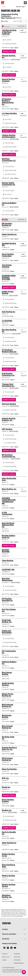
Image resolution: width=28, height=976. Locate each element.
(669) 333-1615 (5, 365)
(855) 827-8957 (5, 446)
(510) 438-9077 (5, 689)
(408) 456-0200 (5, 901)
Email (11, 47)
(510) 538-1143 (5, 782)
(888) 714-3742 (5, 594)
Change (20, 18)
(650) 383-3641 (5, 198)
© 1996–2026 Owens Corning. (8, 967)
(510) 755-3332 (5, 307)
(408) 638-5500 (5, 657)
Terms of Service (19, 916)
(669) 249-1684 (5, 615)
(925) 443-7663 (5, 414)
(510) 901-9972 (5, 542)
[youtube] (15, 947)
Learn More (21, 26)
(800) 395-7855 (5, 838)
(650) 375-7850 (5, 710)
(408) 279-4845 (5, 605)
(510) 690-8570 (5, 493)
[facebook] (4, 948)
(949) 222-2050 (5, 574)
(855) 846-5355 (5, 178)
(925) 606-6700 (5, 47)
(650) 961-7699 (5, 860)
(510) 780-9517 (5, 71)
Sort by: (15, 21)
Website (16, 47)
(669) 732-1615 (5, 484)
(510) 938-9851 (5, 732)
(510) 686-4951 (5, 890)
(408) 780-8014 (5, 325)
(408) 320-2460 (5, 753)
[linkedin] (11, 948)
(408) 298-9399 (5, 127)
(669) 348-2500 (5, 283)
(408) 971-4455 (5, 108)
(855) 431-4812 (5, 646)
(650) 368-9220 (5, 849)
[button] (25, 32)
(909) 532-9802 (5, 773)
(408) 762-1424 (5, 668)
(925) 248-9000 (5, 424)
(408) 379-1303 (5, 229)
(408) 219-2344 (5, 678)
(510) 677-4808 (5, 805)
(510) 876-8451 (5, 508)
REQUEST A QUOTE (9, 51)
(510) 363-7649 (5, 239)
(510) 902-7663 (5, 470)
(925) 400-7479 (5, 743)
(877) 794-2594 (5, 214)
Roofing (3, 6)
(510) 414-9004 (5, 721)
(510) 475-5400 (5, 518)
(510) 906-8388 (5, 316)
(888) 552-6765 (5, 824)
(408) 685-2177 (5, 150)
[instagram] (8, 948)
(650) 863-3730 (5, 249)
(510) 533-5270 (5, 880)
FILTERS (5, 21)
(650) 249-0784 (5, 379)
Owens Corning (2, 2)
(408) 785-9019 (5, 531)
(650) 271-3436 (5, 700)
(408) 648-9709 (5, 396)
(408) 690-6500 (5, 565)
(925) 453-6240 (5, 764)
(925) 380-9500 (5, 271)
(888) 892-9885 (5, 791)
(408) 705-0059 (5, 345)
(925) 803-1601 (5, 871)
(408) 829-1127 (5, 260)
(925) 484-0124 (5, 626)
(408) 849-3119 (5, 556)
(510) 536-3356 (5, 91)
